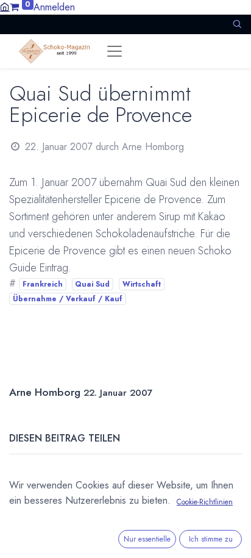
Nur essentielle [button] (147, 539)
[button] (237, 24)
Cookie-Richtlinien (205, 501)
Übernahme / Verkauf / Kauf (67, 298)
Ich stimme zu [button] (211, 539)
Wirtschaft (141, 284)
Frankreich (43, 284)
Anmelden (54, 7)
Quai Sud (92, 284)
